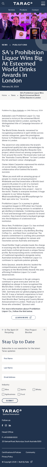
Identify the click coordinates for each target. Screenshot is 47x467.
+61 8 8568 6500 (10, 437)
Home (4, 95)
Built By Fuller (24, 462)
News (13, 95)
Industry (5, 384)
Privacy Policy (7, 457)
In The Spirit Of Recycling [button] (11, 331)
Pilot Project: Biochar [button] (31, 331)
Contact (35, 10)
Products (23, 10)
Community (30, 452)
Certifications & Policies (11, 452)
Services (11, 10)
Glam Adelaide (18, 110)
